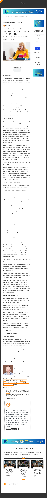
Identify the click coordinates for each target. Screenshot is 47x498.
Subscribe (12, 424)
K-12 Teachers (19, 22)
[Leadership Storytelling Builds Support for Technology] (37, 464)
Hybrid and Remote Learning (9, 22)
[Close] (1, 1)
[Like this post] (5, 63)
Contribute (38, 57)
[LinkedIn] (7, 429)
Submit (37, 48)
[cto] (23, 439)
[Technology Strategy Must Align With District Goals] (10, 464)
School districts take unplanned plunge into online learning (17, 395)
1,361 (15, 484)
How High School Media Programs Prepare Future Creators (23, 472)
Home (4, 16)
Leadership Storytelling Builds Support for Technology (37, 471)
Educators (10, 16)
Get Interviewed (38, 66)
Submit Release (38, 62)
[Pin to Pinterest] (14, 63)
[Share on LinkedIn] (17, 63)
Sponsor (38, 60)
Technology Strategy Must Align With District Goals (9, 471)
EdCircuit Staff (8, 25)
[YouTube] (9, 429)
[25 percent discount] (39, 20)
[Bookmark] (14, 462)
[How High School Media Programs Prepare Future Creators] (23, 464)
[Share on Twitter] (11, 63)
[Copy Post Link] (23, 63)
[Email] (18, 429)
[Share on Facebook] (8, 63)
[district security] (23, 10)
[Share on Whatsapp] (20, 63)
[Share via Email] (26, 63)
